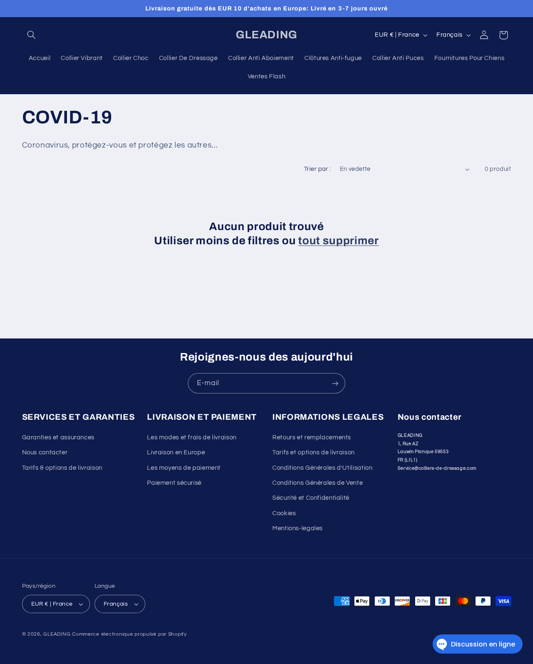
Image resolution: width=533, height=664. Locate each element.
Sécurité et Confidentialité (310, 498)
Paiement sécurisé (174, 483)
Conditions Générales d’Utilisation (322, 468)
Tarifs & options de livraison (62, 468)
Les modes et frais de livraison (192, 437)
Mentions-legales (297, 528)
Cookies (284, 513)
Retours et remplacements (311, 437)
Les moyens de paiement (184, 468)
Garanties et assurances (58, 437)
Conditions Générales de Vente (317, 483)
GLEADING (56, 634)
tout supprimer (338, 241)
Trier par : (317, 169)
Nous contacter (45, 452)
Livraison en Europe (176, 452)
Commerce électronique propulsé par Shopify (129, 634)
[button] (31, 35)
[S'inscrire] (335, 383)
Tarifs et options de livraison (313, 452)
